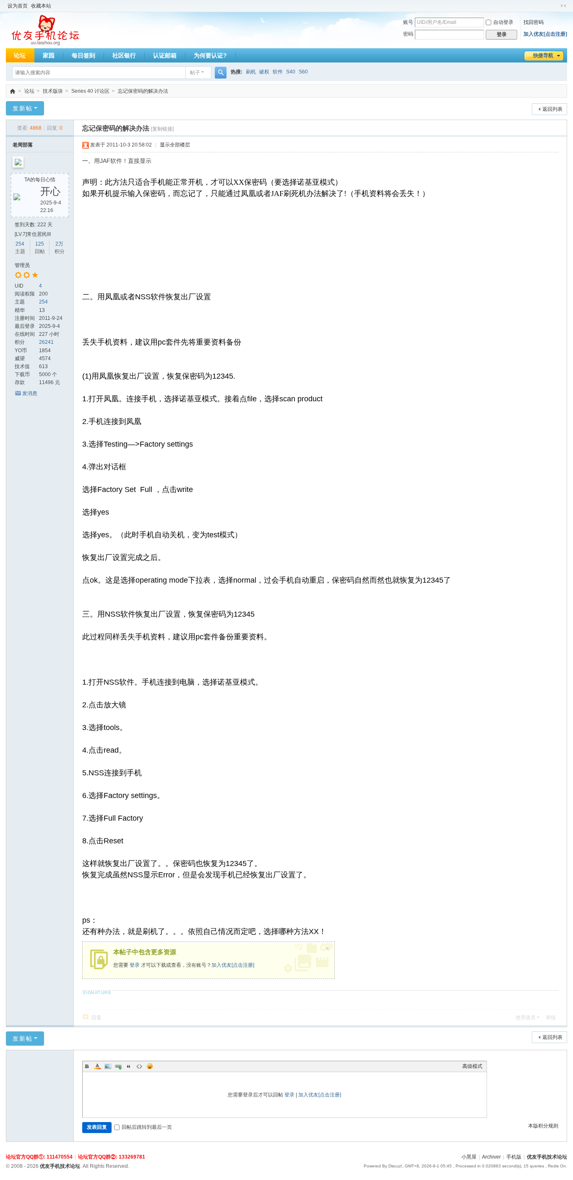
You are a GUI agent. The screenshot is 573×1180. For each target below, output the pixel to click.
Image (108, 1066)
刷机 (251, 72)
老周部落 (23, 145)
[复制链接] (162, 129)
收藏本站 (41, 6)
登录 (135, 965)
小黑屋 (469, 1157)
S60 (303, 72)
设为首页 (18, 6)
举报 (551, 1017)
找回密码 (534, 22)
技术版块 (53, 91)
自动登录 (503, 22)
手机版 (513, 1157)
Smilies (150, 1066)
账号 (408, 22)
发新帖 (23, 108)
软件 (278, 72)
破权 (264, 72)
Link (118, 1066)
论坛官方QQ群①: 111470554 (39, 1157)
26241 (46, 342)
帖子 (195, 73)
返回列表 (552, 109)
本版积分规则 (543, 1126)
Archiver (491, 1157)
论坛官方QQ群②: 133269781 (111, 1157)
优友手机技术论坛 (12, 91)
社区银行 (124, 55)
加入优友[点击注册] (545, 34)
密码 (408, 34)
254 (20, 244)
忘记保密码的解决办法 (143, 91)
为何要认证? (210, 55)
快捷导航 (543, 55)
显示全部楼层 (175, 145)
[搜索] (221, 72)
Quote (129, 1066)
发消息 (29, 393)
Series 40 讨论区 (90, 91)
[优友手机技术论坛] (45, 30)
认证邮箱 (165, 55)
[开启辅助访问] (555, 6)
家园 (49, 55)
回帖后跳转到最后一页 (147, 1127)
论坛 (20, 55)
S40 (290, 72)
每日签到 (83, 55)
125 (39, 244)
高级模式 (472, 1066)
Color (97, 1066)
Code (139, 1066)
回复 (96, 1017)
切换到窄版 (563, 6)
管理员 (22, 265)
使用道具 (526, 1017)
